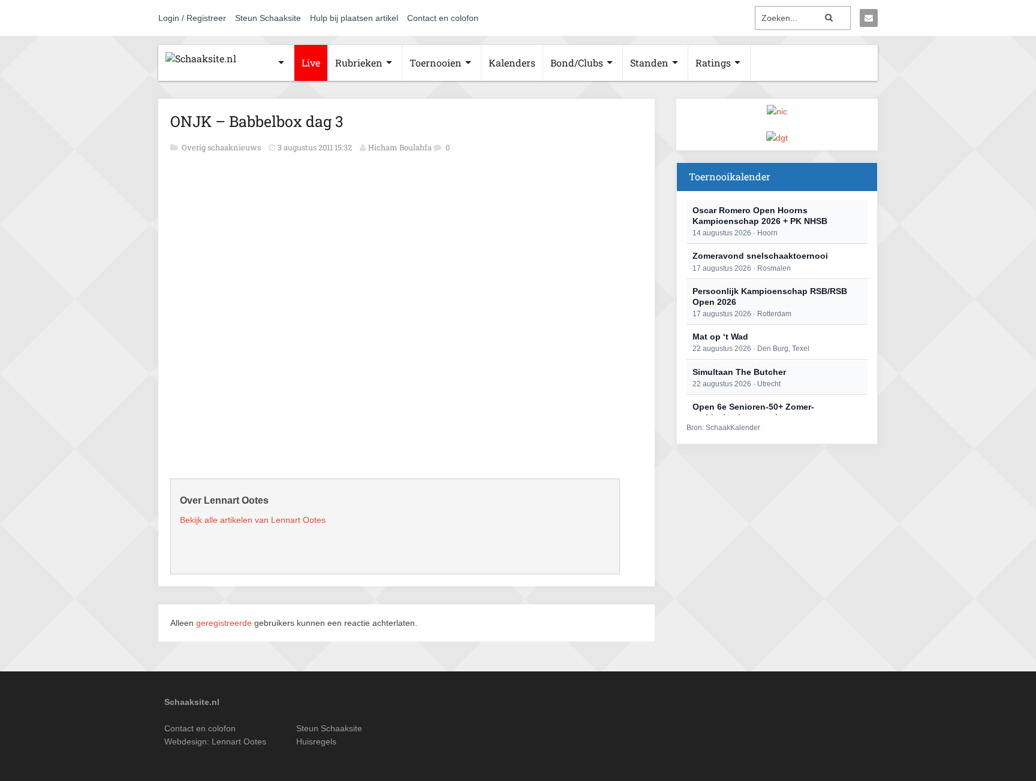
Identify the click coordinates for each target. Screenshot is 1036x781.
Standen (649, 62)
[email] (869, 18)
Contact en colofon (442, 18)
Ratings (713, 62)
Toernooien (435, 62)
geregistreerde (225, 623)
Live (311, 62)
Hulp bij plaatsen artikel (354, 18)
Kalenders (512, 62)
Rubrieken (359, 62)
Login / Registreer (192, 18)
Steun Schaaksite (268, 18)
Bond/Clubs (576, 62)
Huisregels (316, 741)
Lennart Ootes (239, 741)
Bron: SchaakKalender (723, 427)
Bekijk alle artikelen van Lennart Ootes (253, 520)
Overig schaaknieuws (222, 147)
